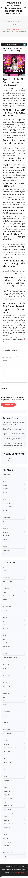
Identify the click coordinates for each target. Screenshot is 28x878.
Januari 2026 (6, 499)
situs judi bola (6, 751)
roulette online (6, 711)
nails (4, 697)
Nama (3, 374)
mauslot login (6, 686)
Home (8, 29)
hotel (4, 621)
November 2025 (7, 506)
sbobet (4, 718)
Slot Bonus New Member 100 (10, 784)
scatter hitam (6, 729)
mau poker (5, 679)
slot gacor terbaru (7, 809)
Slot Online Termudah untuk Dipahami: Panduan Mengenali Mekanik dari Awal (13, 439)
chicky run (5, 592)
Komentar (4, 360)
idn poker (5, 632)
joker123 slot (6, 646)
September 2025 (7, 514)
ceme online (6, 588)
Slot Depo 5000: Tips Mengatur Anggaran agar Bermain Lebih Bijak (14, 423)
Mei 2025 (5, 528)
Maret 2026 (6, 492)
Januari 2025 (6, 543)
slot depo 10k (6, 791)
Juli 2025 (5, 521)
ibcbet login (6, 628)
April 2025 (5, 532)
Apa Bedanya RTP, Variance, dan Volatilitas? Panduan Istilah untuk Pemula (13, 428)
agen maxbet (6, 566)
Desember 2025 (7, 503)
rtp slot (5, 715)
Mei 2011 (5, 554)
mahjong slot (6, 664)
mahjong (5, 661)
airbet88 (5, 570)
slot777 (5, 834)
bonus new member (8, 581)
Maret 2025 (6, 535)
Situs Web (4, 388)
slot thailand (6, 831)
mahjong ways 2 (7, 671)
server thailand (7, 733)
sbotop (4, 726)
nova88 (5, 700)
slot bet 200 (6, 776)
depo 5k (5, 617)
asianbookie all (6, 574)
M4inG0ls (5, 44)
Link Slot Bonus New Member (10, 657)
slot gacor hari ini (7, 805)
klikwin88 (5, 653)
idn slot (5, 635)
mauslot (5, 682)
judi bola (5, 650)
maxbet (5, 690)
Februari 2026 (6, 496)
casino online (6, 585)
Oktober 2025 (6, 510)
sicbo (4, 737)
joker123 (5, 642)
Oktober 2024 (6, 546)
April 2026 (5, 488)
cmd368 (5, 610)
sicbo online (6, 744)
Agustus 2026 (6, 474)
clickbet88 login (7, 606)
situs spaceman (7, 766)
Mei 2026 (5, 485)
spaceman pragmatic (8, 842)
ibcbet (4, 624)
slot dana (5, 787)
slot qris (5, 816)
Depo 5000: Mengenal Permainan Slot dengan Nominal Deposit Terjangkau (13, 444)
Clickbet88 (5, 599)
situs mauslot (6, 755)
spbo (4, 849)
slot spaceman (6, 827)
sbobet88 (5, 722)
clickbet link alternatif (8, 595)
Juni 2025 (5, 525)
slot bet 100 (6, 773)
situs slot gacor (7, 762)
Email (3, 381)
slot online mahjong (8, 813)
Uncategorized (16, 29)
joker (4, 639)
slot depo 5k (6, 794)
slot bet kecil (6, 780)
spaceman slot (6, 845)
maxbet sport (6, 693)
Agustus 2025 (6, 517)
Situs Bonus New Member (9, 747)
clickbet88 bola (7, 603)
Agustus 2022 (6, 550)
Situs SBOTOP (6, 758)
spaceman (5, 838)
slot (4, 769)
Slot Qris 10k (6, 820)
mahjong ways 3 (7, 675)
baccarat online (7, 577)
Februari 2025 (6, 539)
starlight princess (7, 852)
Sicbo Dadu (6, 740)
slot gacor (5, 802)
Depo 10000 (6, 614)
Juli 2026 (5, 478)
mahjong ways (6, 668)
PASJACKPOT (6, 704)
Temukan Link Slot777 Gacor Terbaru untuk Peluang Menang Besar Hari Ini (13, 8)
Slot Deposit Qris (7, 798)
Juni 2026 (5, 481)
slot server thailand (8, 823)
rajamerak (5, 708)
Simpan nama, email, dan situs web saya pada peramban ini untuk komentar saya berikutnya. (12, 399)
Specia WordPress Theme (17, 872)
